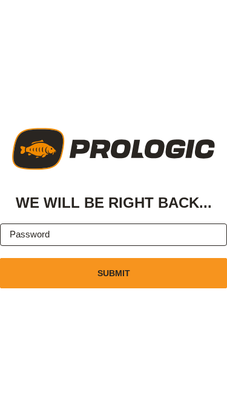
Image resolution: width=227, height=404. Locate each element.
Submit (113, 273)
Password (30, 234)
